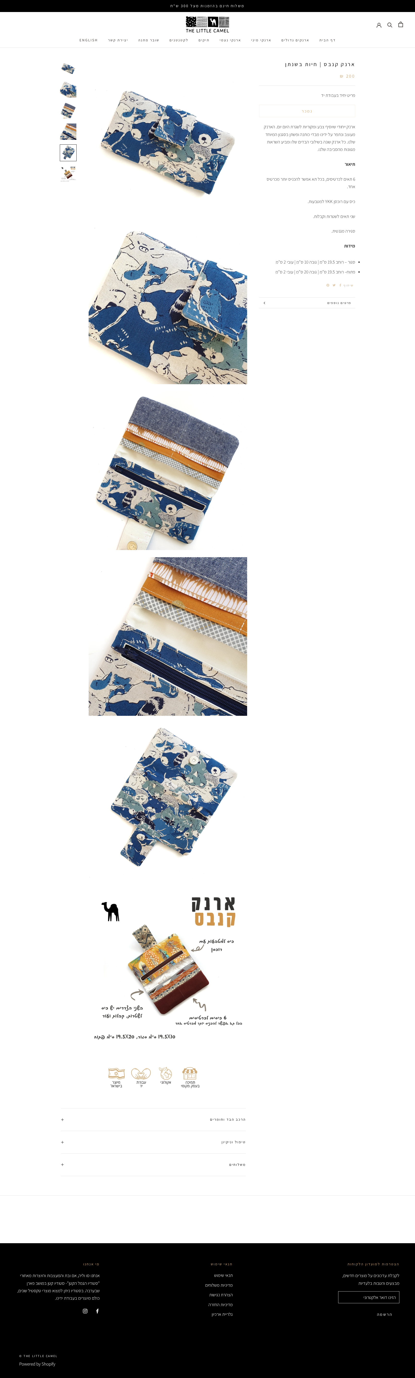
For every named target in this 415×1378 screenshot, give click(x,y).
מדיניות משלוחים (219, 1285)
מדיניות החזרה (220, 1304)
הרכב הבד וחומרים (228, 1119)
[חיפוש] (389, 24)
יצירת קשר (118, 40)
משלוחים (237, 1164)
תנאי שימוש (223, 1275)
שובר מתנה (148, 40)
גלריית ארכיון (222, 1314)
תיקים (204, 40)
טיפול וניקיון (234, 1142)
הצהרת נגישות (221, 1295)
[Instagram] (85, 1310)
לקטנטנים (179, 40)
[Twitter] (334, 285)
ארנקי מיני (261, 40)
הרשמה (384, 1314)
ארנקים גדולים (295, 40)
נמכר (307, 111)
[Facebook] (340, 285)
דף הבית (327, 40)
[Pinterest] (327, 285)
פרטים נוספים (339, 303)
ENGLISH (88, 40)
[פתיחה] (400, 24)
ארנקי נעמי (230, 40)
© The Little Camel (38, 1356)
